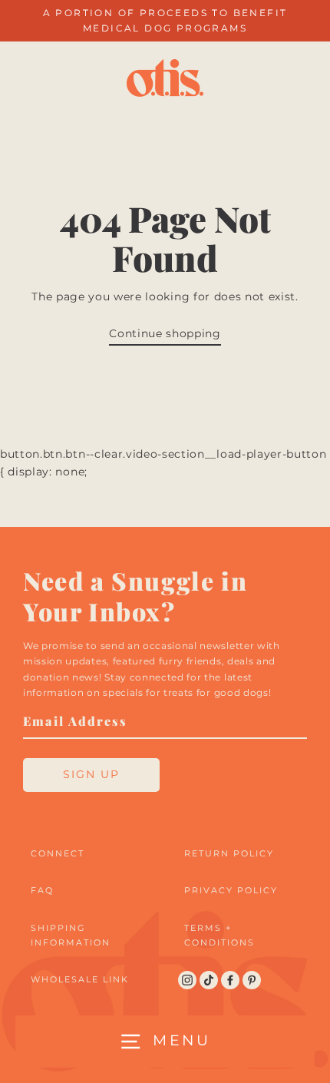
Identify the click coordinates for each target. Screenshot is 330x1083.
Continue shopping (165, 333)
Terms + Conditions (219, 935)
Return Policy (229, 853)
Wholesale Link (80, 979)
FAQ (42, 890)
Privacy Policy (231, 890)
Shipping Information (71, 935)
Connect (57, 853)
